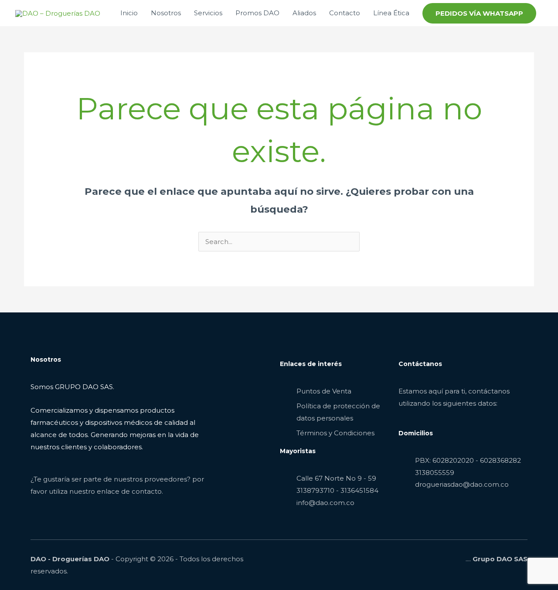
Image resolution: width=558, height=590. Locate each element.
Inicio (129, 13)
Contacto (344, 13)
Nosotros (166, 13)
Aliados (304, 13)
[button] (479, 13)
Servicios (208, 13)
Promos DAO (257, 13)
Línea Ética (391, 13)
